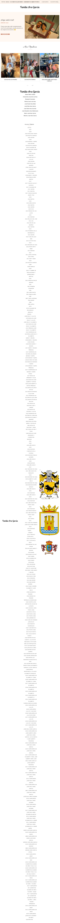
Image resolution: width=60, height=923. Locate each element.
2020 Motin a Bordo (29, 79)
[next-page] (32, 86)
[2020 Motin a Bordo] (29, 65)
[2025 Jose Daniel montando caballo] (49, 65)
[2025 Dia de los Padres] (10, 65)
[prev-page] (28, 86)
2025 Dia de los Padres (10, 79)
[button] (57, 1)
